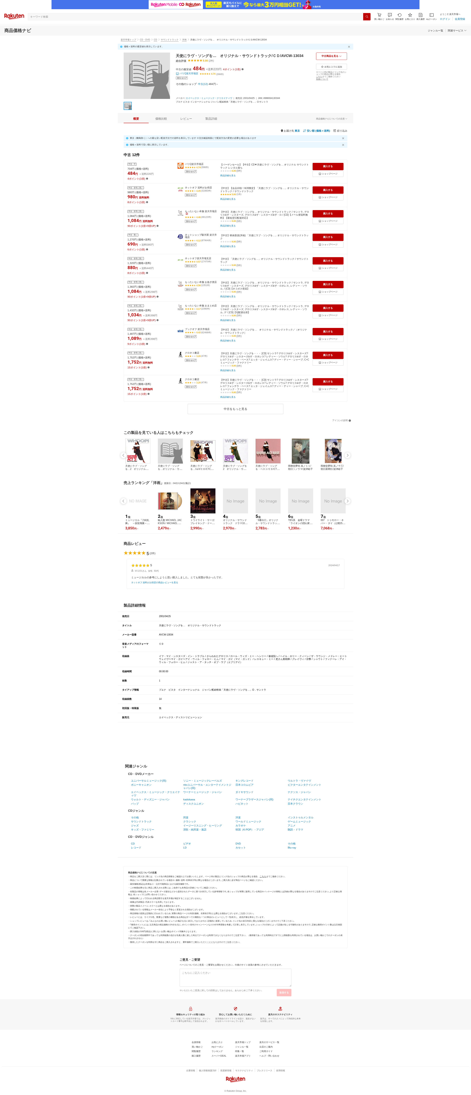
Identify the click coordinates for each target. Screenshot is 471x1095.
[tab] (136, 118)
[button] (390, 16)
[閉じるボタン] (349, 47)
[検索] (367, 16)
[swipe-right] (347, 455)
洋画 (184, 39)
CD (155, 39)
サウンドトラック (169, 39)
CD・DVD (145, 39)
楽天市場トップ (128, 39)
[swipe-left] (123, 455)
